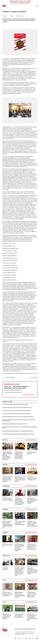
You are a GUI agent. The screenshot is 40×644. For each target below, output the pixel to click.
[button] (37, 5)
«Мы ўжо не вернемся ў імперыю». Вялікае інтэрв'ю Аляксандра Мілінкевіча (7, 479)
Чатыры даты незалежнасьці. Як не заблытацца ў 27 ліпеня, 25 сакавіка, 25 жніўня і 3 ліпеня (32, 570)
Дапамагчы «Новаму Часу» (28, 394)
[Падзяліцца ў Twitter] (11, 377)
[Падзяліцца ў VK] (13, 377)
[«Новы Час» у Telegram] (26, 638)
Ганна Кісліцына (20, 16)
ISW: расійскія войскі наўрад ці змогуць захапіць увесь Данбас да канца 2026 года (18, 416)
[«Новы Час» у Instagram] (22, 638)
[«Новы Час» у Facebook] (15, 638)
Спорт (4, 601)
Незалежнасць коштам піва (7, 545)
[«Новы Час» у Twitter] (29, 638)
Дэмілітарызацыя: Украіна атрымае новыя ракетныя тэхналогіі (14, 423)
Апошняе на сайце (7, 401)
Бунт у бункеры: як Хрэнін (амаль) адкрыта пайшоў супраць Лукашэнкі (32, 500)
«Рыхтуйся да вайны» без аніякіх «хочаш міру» (7, 499)
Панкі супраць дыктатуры (5, 568)
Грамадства (5, 486)
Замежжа (5, 532)
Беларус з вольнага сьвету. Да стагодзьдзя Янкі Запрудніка (7, 594)
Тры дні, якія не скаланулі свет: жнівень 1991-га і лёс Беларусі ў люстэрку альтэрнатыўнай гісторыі (19, 427)
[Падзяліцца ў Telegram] (9, 377)
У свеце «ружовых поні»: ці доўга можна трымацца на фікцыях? (20, 523)
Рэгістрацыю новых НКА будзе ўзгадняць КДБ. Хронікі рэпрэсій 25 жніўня (16, 413)
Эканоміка (5, 509)
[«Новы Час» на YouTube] (37, 638)
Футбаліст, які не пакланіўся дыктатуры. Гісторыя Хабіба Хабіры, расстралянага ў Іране (32, 617)
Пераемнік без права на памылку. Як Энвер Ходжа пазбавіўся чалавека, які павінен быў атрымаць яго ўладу (20, 571)
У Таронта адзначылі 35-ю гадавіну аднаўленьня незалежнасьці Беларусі (16, 410)
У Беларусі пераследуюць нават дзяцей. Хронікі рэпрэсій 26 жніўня (15, 404)
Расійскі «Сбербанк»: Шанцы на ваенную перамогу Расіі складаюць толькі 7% (17, 407)
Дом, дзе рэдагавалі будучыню (31, 453)
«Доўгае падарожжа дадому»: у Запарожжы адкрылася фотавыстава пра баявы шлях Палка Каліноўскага (7, 456)
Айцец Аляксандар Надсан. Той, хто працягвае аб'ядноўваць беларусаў (20, 594)
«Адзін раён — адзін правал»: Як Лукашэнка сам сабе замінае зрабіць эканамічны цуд (32, 523)
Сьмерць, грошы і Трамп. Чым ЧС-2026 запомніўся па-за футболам (6, 616)
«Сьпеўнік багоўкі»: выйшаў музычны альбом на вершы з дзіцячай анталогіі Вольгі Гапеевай (19, 455)
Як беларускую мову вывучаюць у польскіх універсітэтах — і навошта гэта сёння (32, 547)
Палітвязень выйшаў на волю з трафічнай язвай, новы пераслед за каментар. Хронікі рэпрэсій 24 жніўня (18, 420)
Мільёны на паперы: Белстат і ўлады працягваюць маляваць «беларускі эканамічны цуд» (7, 524)
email (28, 631)
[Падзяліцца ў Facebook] (8, 377)
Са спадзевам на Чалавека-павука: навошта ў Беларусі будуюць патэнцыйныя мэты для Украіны (20, 501)
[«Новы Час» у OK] (33, 638)
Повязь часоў (6, 555)
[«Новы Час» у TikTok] (19, 638)
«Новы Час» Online (33, 629)
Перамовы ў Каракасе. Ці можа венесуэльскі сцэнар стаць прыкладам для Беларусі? (19, 547)
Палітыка (5, 464)
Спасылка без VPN (34, 377)
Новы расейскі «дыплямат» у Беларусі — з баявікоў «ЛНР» (32, 478)
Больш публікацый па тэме (31, 439)
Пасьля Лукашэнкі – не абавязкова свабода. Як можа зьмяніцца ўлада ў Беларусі (20, 479)
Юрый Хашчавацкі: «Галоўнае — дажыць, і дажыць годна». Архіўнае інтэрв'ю (32, 594)
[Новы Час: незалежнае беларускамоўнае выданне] (10, 5)
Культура (4, 16)
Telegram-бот (32, 631)
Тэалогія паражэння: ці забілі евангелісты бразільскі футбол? (19, 616)
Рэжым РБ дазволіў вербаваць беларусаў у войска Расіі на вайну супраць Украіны (18, 434)
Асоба (4, 580)
